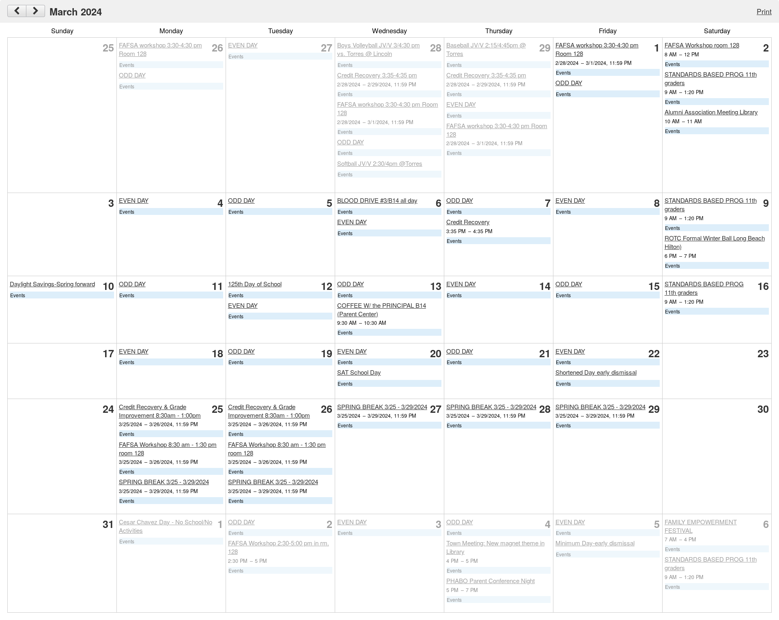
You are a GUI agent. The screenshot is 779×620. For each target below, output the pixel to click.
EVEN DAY (243, 45)
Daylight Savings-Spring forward (52, 283)
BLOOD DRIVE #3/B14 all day (377, 200)
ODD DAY (132, 75)
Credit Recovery (468, 221)
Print (764, 11)
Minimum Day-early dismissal (595, 542)
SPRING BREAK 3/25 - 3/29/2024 (164, 481)
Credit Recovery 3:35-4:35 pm (377, 75)
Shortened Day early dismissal (596, 372)
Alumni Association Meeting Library (711, 111)
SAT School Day (359, 372)
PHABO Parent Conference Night (490, 580)
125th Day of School (255, 283)
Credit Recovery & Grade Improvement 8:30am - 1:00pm (160, 410)
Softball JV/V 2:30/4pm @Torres (379, 163)
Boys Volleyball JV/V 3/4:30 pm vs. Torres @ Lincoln (378, 49)
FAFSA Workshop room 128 (702, 45)
